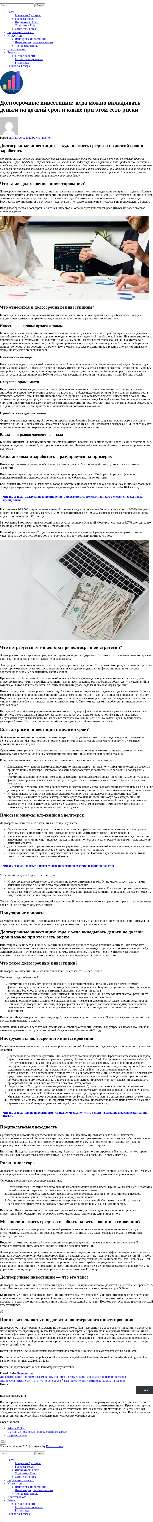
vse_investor (43, 137)
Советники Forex (26, 25)
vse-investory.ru (9, 1)
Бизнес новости (25, 55)
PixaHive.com (54, 1446)
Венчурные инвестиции (30, 39)
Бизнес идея (22, 62)
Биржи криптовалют (20, 32)
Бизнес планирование (29, 59)
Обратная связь (17, 1435)
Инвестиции (15, 35)
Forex (10, 12)
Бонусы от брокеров (28, 15)
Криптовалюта (16, 49)
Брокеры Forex (24, 18)
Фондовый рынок (26, 45)
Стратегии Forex (25, 28)
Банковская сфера (18, 66)
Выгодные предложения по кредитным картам (37, 1431)
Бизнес (11, 52)
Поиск (4, 1384)
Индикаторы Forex (27, 22)
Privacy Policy (16, 1428)
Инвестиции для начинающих (34, 42)
